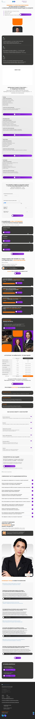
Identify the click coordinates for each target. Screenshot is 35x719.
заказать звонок (5, 712)
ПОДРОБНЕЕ (18, 273)
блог (7, 695)
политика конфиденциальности (7, 698)
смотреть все (18, 114)
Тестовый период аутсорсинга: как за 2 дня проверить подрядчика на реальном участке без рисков (14, 610)
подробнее (7, 232)
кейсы (3, 695)
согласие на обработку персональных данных (10, 700)
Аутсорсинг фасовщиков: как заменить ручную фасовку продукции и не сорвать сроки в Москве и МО (14, 628)
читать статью (8, 598)
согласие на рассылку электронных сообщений (10, 702)
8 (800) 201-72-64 (24, 1)
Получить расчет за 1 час (26, 14)
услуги (3, 696)
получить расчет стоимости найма (8, 675)
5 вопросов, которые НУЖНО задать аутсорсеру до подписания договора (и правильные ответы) (13, 591)
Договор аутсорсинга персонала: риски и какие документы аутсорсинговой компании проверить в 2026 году (15, 647)
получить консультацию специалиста (9, 669)
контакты (8, 696)
